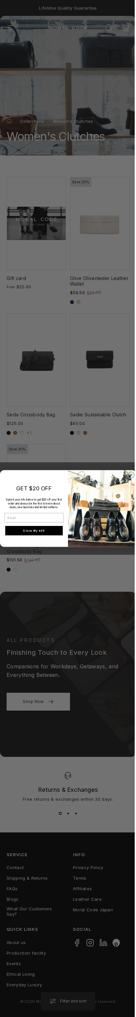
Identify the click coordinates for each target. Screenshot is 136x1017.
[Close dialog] (131, 475)
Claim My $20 (34, 530)
